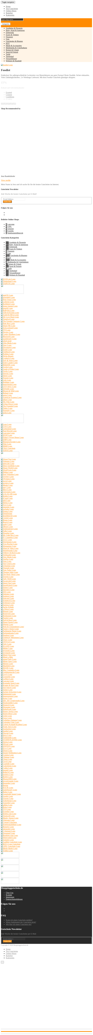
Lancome (10, 224)
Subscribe (7, 202)
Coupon (9, 95)
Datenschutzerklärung (14, 899)
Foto (7, 39)
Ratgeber (9, 13)
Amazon (10, 229)
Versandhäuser (11, 59)
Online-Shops (11, 11)
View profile (6, 180)
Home (8, 6)
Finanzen (9, 37)
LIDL (9, 226)
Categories (5, 24)
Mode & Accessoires (14, 46)
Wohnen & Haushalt (13, 61)
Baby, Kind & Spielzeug (15, 30)
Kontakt (9, 895)
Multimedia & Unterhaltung (16, 48)
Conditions (10, 97)
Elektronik (10, 33)
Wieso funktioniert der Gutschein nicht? (21, 922)
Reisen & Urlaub (12, 50)
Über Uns (9, 893)
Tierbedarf (10, 56)
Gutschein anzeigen (8, 104)
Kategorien (10, 15)
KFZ (8, 43)
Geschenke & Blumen (14, 41)
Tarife (8, 54)
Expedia (10, 231)
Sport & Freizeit (12, 52)
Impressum (10, 897)
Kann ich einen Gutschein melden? (19, 920)
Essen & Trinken (12, 35)
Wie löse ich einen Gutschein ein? (19, 924)
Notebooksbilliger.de (15, 233)
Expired (9, 92)
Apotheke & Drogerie (14, 28)
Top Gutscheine (12, 9)
